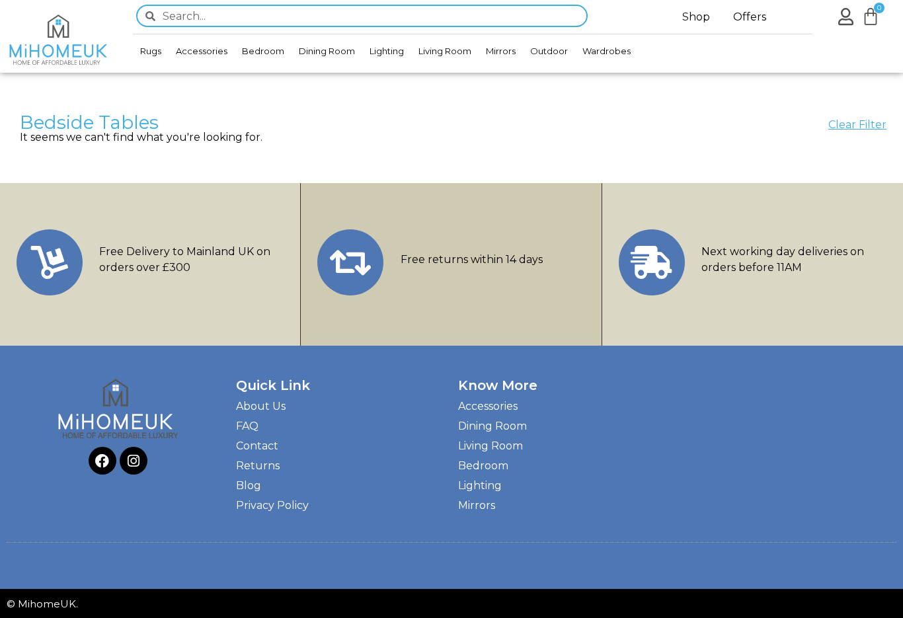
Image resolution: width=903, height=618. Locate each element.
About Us (261, 406)
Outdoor (549, 51)
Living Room (444, 51)
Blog (248, 485)
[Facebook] (102, 461)
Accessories (201, 51)
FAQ (247, 426)
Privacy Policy (272, 505)
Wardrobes (606, 51)
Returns (258, 465)
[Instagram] (133, 461)
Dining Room (327, 51)
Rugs (150, 51)
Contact (257, 446)
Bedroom (263, 51)
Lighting (387, 51)
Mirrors (501, 51)
